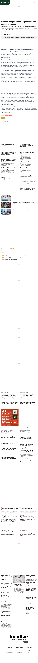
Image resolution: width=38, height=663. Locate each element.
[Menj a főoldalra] (5, 2)
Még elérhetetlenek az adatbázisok (10, 120)
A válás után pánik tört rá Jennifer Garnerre (12, 259)
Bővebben (19, 261)
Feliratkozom (26, 641)
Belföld (4, 213)
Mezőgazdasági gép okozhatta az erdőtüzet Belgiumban (14, 257)
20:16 (3, 257)
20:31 (3, 255)
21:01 (3, 251)
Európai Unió (5, 206)
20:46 (3, 253)
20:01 (3, 259)
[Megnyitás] (36, 2)
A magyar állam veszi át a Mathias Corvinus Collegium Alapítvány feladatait (23, 209)
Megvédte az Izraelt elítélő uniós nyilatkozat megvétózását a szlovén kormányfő (22, 203)
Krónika (11, 248)
